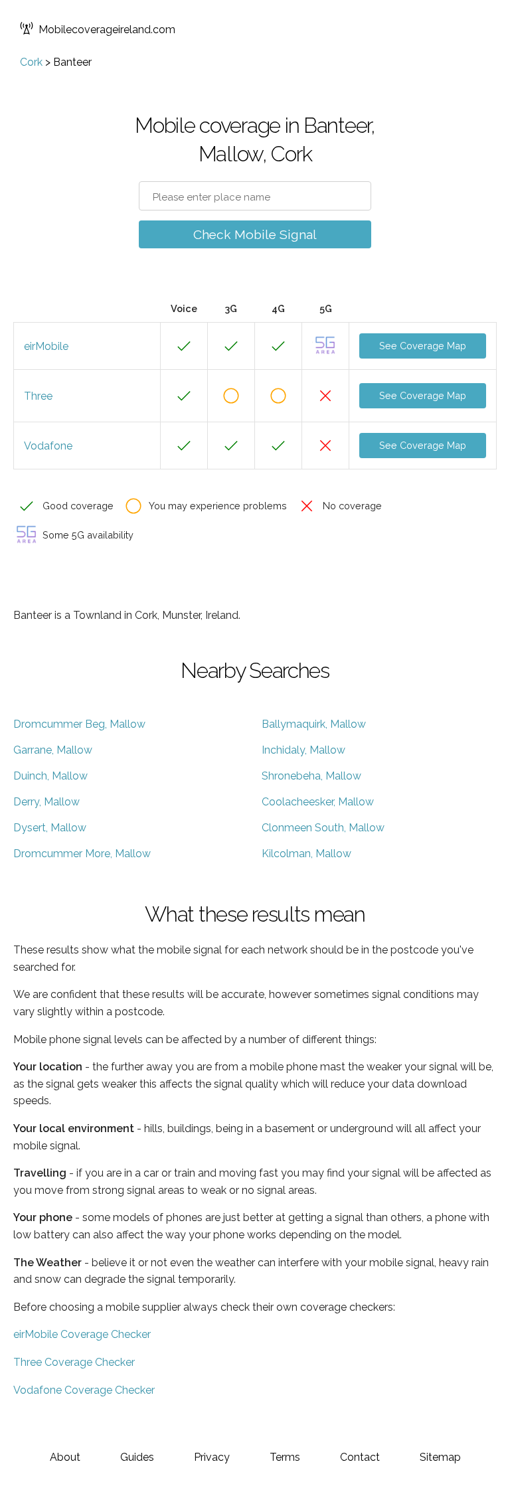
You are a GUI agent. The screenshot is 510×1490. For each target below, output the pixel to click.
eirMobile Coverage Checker (82, 1334)
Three (38, 396)
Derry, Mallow (46, 801)
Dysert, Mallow (49, 827)
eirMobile (46, 346)
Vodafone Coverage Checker (84, 1390)
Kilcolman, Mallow (306, 853)
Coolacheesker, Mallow (318, 801)
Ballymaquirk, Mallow (314, 724)
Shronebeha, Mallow (311, 776)
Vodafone (48, 446)
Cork (31, 62)
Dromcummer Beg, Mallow (79, 724)
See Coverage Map (422, 345)
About (65, 1457)
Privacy (212, 1457)
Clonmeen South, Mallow (323, 827)
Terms (285, 1457)
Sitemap (440, 1457)
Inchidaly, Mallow (303, 750)
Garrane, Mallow (52, 750)
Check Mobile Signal (255, 234)
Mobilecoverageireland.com (107, 29)
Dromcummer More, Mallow (82, 853)
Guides (137, 1457)
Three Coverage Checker (74, 1362)
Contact (360, 1457)
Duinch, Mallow (50, 776)
